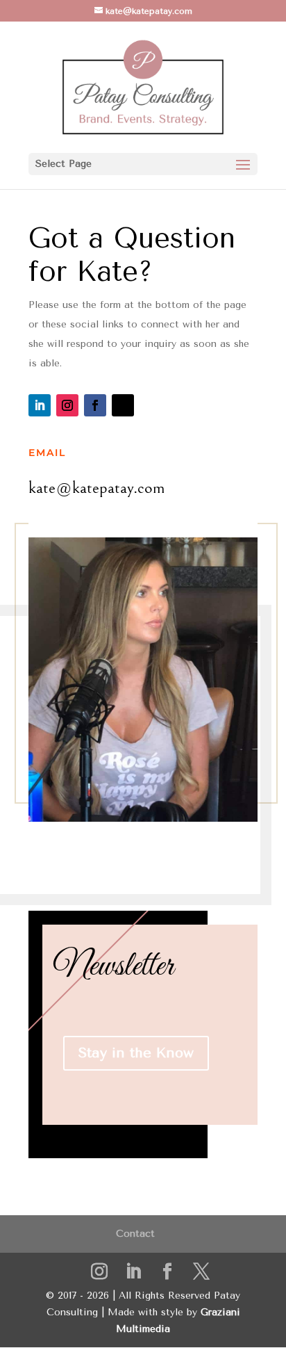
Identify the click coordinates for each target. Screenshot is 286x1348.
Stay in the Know (136, 1053)
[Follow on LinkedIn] (39, 405)
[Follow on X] (123, 405)
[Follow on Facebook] (95, 405)
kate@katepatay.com (96, 488)
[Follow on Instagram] (67, 405)
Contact (135, 1234)
